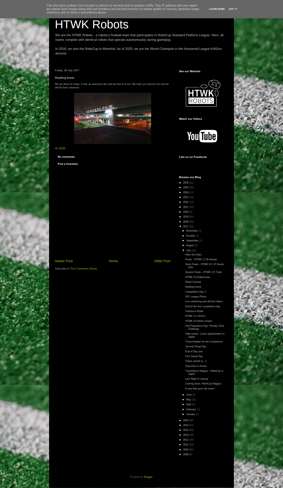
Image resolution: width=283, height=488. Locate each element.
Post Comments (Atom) (83, 268)
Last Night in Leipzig (196, 378)
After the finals (193, 254)
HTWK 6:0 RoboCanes (197, 277)
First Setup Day (194, 356)
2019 (186, 216)
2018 (186, 221)
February (191, 409)
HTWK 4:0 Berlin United (198, 321)
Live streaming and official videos (204, 301)
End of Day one (194, 351)
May (189, 399)
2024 (186, 192)
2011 (186, 444)
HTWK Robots (92, 24)
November (192, 230)
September (192, 240)
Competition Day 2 (195, 291)
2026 (186, 182)
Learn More (217, 9)
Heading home (193, 286)
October (191, 235)
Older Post (162, 261)
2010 (186, 449)
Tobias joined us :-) (195, 361)
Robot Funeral (193, 281)
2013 (186, 435)
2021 (186, 207)
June (189, 394)
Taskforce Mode (194, 311)
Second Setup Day (195, 346)
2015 (186, 425)
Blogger (148, 476)
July (189, 250)
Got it (233, 9)
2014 (186, 430)
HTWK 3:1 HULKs (195, 316)
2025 (186, 187)
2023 (186, 197)
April (189, 404)
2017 (186, 226)
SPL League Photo (195, 296)
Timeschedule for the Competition (204, 341)
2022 (186, 202)
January (191, 414)
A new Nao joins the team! (199, 388)
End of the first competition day (202, 306)
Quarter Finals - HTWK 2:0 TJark (203, 272)
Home (113, 261)
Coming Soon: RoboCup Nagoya (203, 383)
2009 (186, 454)
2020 (186, 211)
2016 (186, 420)
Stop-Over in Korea (196, 366)
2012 (186, 439)
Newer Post (64, 261)
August (190, 245)
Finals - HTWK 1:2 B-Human (201, 259)
